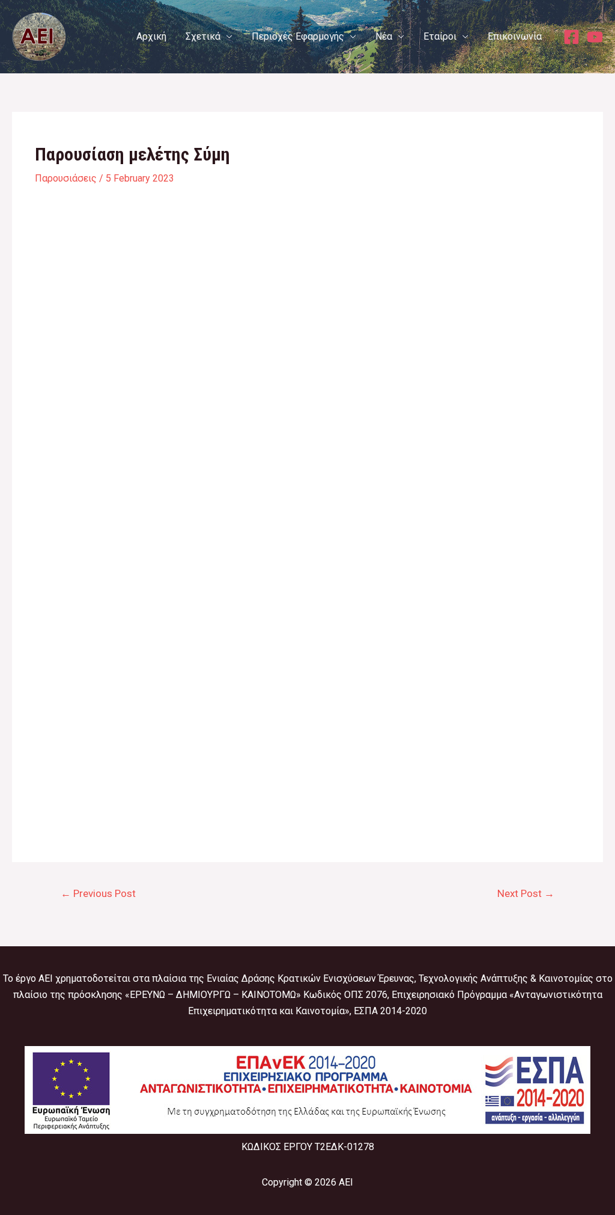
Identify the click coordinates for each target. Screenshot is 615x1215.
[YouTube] (595, 37)
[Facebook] (571, 37)
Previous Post (98, 893)
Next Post (525, 893)
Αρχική (151, 36)
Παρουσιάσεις (66, 178)
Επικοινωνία (515, 36)
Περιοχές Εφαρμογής (298, 36)
